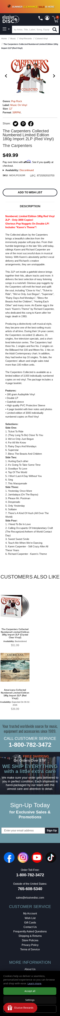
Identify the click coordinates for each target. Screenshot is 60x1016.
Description (30, 206)
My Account (30, 913)
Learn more (34, 983)
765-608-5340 (30, 889)
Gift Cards (30, 922)
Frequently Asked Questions (30, 931)
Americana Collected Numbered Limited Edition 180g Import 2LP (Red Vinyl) (15, 694)
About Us (30, 969)
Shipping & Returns (30, 936)
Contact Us (30, 927)
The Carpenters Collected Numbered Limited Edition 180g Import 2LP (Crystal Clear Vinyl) (15, 633)
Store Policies (30, 940)
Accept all (29, 991)
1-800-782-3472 (30, 744)
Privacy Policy (30, 945)
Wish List (30, 918)
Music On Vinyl (18, 105)
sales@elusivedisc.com (30, 897)
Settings (29, 999)
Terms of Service (30, 949)
